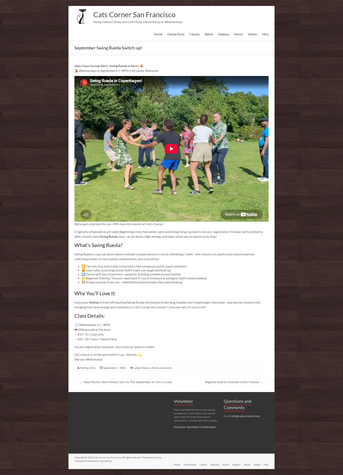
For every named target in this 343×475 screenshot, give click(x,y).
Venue (238, 34)
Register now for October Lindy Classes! (234, 382)
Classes (194, 34)
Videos (252, 34)
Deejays (223, 34)
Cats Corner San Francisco (134, 14)
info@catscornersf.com (245, 416)
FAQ (265, 34)
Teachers (215, 464)
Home (158, 34)
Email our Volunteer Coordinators (195, 427)
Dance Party (176, 34)
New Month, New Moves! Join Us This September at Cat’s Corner (126, 382)
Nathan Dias (87, 367)
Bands (209, 34)
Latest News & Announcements (153, 367)
